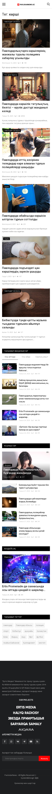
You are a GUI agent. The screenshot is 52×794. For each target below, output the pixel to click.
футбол (40, 637)
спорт (6, 631)
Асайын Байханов (11, 642)
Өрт (31, 637)
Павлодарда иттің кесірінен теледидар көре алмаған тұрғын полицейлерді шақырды (23, 163)
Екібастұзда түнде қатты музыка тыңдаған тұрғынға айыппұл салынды (24, 324)
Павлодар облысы (24, 625)
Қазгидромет (29, 642)
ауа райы (29, 631)
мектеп (42, 642)
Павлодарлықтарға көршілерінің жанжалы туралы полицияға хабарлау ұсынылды (23, 54)
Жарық (15, 637)
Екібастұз (16, 631)
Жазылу (44, 758)
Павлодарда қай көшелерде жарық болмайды (32, 500)
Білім (5, 637)
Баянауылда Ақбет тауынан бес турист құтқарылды (34, 486)
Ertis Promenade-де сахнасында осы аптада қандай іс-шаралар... (34, 414)
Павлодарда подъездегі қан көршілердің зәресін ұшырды (21, 269)
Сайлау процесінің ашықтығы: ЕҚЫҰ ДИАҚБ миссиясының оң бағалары (33, 383)
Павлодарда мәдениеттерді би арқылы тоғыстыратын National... (33, 368)
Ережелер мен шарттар (25, 783)
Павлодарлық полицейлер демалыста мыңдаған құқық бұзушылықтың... (33, 515)
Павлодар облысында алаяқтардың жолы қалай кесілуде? (31, 531)
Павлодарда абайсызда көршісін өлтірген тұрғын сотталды (24, 217)
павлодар (7, 625)
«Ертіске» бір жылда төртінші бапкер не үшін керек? (33, 428)
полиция (40, 625)
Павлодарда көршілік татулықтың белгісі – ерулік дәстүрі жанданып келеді (25, 107)
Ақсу (23, 637)
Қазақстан (41, 631)
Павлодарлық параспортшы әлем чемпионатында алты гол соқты (34, 399)
